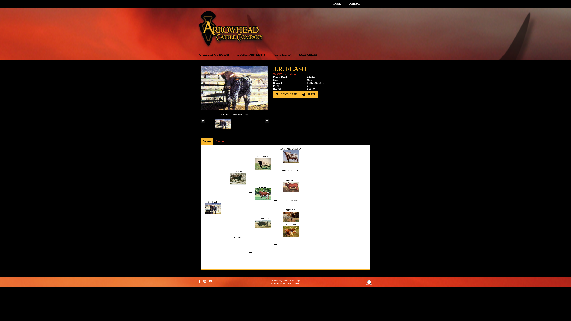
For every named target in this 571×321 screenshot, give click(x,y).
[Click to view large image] (234, 87)
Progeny (220, 141)
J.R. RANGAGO (262, 219)
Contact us (288, 94)
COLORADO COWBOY (290, 149)
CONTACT (355, 4)
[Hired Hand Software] (369, 283)
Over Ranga (290, 225)
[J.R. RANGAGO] (263, 224)
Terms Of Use (288, 281)
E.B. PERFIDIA (291, 200)
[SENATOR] (291, 187)
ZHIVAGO (290, 210)
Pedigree (207, 141)
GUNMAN (278, 74)
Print (311, 94)
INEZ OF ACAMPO (290, 170)
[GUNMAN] (238, 179)
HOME (337, 4)
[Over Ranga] (291, 231)
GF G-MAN (262, 156)
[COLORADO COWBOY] (291, 156)
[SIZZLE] (263, 194)
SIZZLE (262, 187)
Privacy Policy (276, 281)
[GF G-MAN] (263, 164)
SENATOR (290, 180)
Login (298, 281)
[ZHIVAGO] (291, 216)
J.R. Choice (290, 74)
